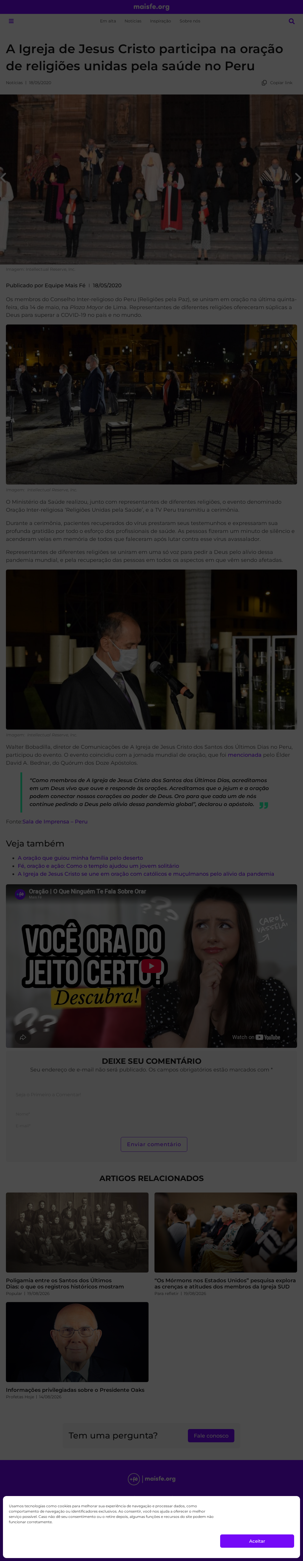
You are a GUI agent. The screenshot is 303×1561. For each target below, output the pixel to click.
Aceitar (257, 1541)
